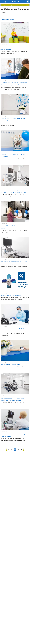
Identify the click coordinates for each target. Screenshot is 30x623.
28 (11, 450)
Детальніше (19, 5)
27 (8, 450)
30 (18, 450)
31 (21, 450)
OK (24, 5)
